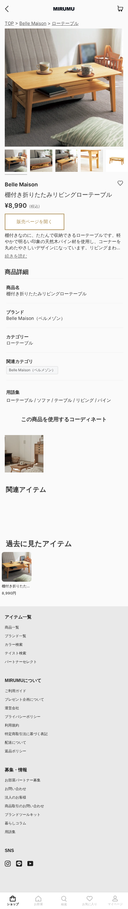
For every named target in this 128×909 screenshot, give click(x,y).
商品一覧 (12, 627)
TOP (9, 23)
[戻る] (7, 9)
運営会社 (12, 708)
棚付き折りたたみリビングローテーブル (16, 587)
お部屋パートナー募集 (22, 780)
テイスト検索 (15, 653)
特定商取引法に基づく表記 (26, 734)
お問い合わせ (15, 788)
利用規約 (12, 725)
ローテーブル (65, 23)
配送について (15, 742)
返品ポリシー (15, 751)
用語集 (10, 831)
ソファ (43, 400)
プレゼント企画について (24, 699)
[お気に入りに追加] (120, 183)
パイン (104, 400)
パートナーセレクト (21, 661)
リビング (85, 400)
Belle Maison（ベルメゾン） (32, 370)
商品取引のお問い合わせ (24, 806)
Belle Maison (32, 23)
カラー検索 (14, 644)
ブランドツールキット (22, 814)
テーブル (63, 400)
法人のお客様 (15, 797)
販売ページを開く (34, 221)
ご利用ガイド (15, 691)
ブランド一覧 (15, 636)
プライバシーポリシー (22, 716)
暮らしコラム (15, 823)
